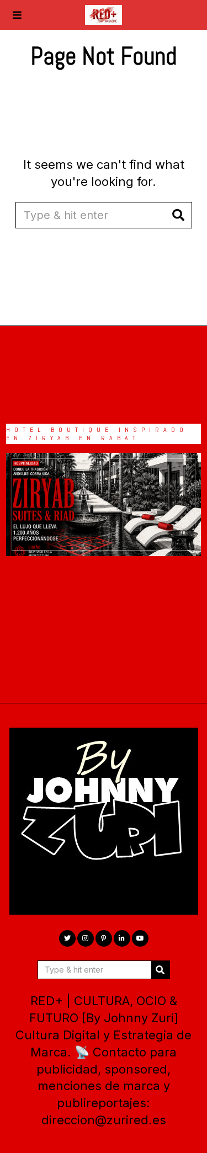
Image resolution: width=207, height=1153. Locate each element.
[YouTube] (140, 938)
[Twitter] (67, 938)
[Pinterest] (103, 938)
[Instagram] (85, 938)
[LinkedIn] (122, 938)
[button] (179, 215)
